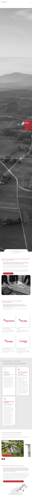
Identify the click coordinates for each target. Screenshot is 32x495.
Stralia (27, 126)
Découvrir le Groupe (7, 273)
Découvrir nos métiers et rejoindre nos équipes (13, 481)
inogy (27, 128)
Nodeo (27, 121)
